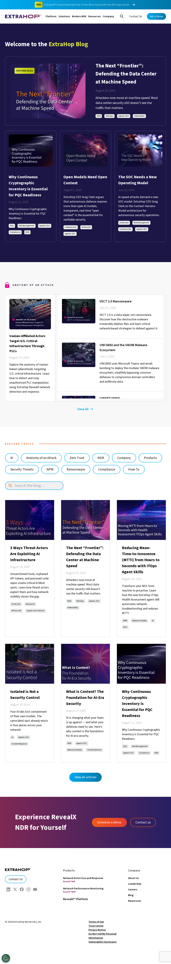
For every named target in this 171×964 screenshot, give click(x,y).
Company (108, 16)
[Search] (121, 16)
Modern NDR (79, 16)
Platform (51, 16)
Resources (94, 16)
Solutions (64, 16)
